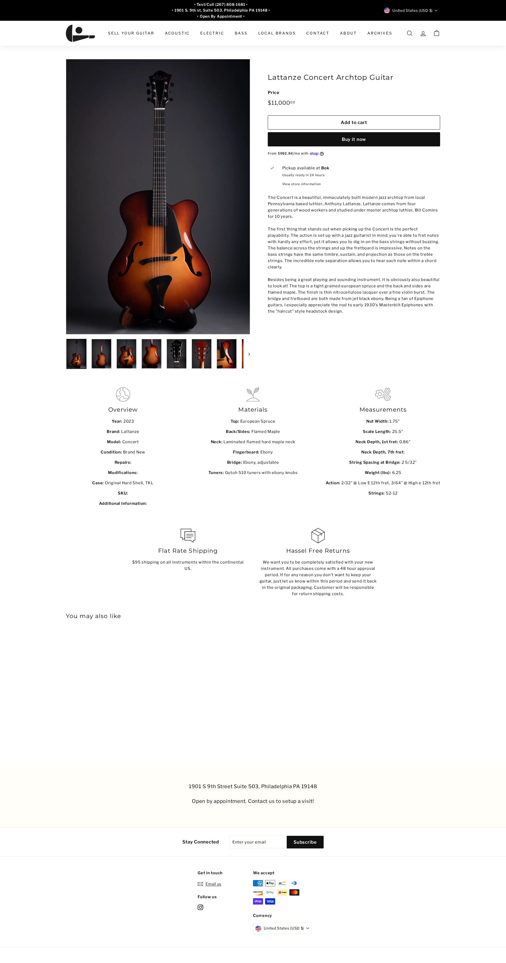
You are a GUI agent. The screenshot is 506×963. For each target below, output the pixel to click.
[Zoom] (158, 196)
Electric (212, 33)
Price (273, 92)
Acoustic (177, 33)
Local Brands (277, 33)
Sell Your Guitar (131, 33)
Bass (241, 33)
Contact (317, 33)
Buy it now (354, 139)
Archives (379, 33)
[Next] (247, 353)
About (348, 33)
